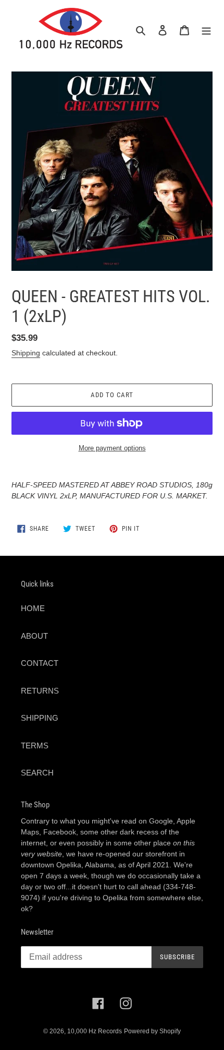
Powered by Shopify (152, 1031)
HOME (33, 608)
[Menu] (206, 30)
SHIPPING (39, 717)
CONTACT (39, 663)
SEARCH (37, 772)
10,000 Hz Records (94, 1031)
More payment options (112, 448)
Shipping (25, 353)
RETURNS (40, 690)
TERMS (34, 745)
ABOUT (34, 635)
